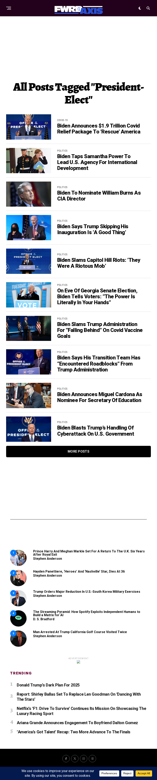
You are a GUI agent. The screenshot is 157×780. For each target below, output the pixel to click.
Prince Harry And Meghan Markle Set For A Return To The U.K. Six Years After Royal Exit (89, 552)
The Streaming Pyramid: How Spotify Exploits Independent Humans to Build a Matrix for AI (86, 613)
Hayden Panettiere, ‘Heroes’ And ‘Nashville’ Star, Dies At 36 (79, 571)
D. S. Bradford (43, 619)
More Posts (78, 451)
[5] (18, 646)
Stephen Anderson (47, 559)
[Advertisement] (78, 47)
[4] (18, 625)
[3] (18, 605)
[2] (18, 585)
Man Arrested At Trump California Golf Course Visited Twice (80, 632)
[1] (18, 565)
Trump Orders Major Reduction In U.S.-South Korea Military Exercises (86, 592)
